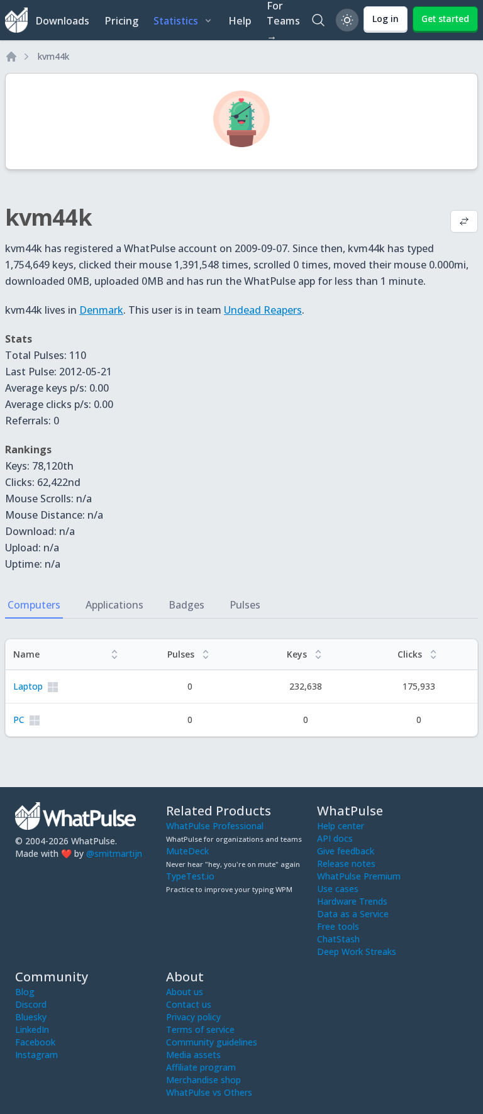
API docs (335, 838)
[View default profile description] (464, 222)
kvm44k (53, 56)
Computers (34, 605)
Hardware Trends (352, 901)
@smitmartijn (114, 853)
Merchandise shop (203, 1080)
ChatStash (338, 939)
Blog (25, 992)
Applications (114, 605)
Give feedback (345, 851)
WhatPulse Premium (359, 876)
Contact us (188, 1004)
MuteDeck (187, 851)
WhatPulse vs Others (209, 1092)
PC (19, 719)
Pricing (121, 21)
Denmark (101, 310)
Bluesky (31, 1017)
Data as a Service (353, 914)
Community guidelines (211, 1042)
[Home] (11, 56)
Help (240, 21)
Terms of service (200, 1029)
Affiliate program (201, 1067)
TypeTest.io (190, 876)
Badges (186, 605)
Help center (340, 826)
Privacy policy (193, 1017)
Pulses (245, 605)
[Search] (318, 20)
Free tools (338, 926)
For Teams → (283, 20)
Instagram (36, 1055)
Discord (31, 1004)
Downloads (62, 21)
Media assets (193, 1055)
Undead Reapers (263, 310)
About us (184, 992)
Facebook (35, 1042)
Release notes (346, 863)
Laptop (28, 686)
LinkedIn (32, 1029)
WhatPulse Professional (215, 826)
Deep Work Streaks (356, 951)
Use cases (337, 889)
